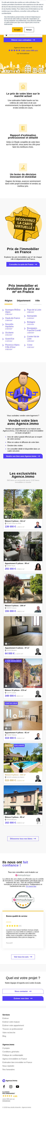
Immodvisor (24, 53)
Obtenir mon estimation (21, 40)
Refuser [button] (29, 30)
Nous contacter (21, 991)
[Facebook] (4, 1086)
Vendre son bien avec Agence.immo (21, 456)
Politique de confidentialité (12, 1055)
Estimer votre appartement (13, 1025)
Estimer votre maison (11, 1022)
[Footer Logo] (9, 1081)
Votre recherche (8, 1032)
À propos (6, 1048)
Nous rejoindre (8, 1066)
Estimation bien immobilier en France (17, 1062)
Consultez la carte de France (21, 264)
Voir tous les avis (21, 957)
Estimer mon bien (21, 998)
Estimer (5, 1018)
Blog (4, 1036)
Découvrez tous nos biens (21, 839)
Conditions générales (10, 1052)
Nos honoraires (8, 1069)
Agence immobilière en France (14, 1059)
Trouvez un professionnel (12, 1029)
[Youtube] (17, 1086)
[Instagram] (10, 1086)
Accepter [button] (17, 30)
